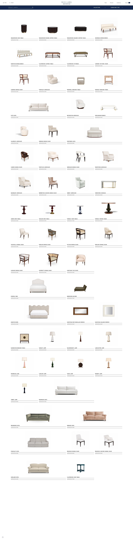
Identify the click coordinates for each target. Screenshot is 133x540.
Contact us (119, 2)
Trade (106, 2)
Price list (111, 2)
